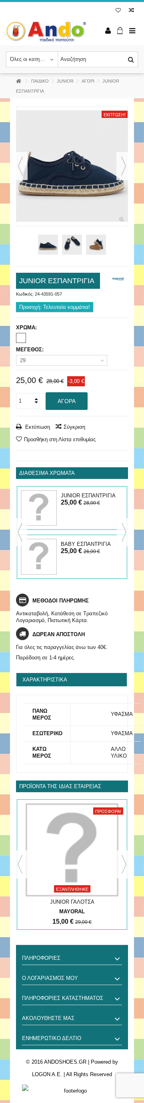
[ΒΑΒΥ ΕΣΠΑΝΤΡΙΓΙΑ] (39, 557)
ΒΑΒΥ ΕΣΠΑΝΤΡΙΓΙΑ (86, 544)
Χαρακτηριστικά (44, 680)
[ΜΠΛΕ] (21, 338)
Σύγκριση (74, 427)
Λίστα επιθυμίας (118, 11)
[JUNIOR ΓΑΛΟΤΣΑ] (72, 849)
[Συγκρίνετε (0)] (131, 11)
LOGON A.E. (47, 1074)
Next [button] (124, 532)
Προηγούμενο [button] (20, 166)
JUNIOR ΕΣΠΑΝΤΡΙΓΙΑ (88, 496)
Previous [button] (20, 532)
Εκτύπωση (37, 427)
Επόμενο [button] (123, 166)
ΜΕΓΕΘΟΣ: (30, 350)
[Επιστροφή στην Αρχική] (18, 81)
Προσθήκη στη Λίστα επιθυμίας (60, 439)
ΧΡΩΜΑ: (27, 327)
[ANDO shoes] (46, 31)
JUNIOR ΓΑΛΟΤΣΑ (72, 902)
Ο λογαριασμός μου (50, 978)
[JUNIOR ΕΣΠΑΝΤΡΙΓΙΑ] (72, 166)
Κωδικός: (25, 294)
